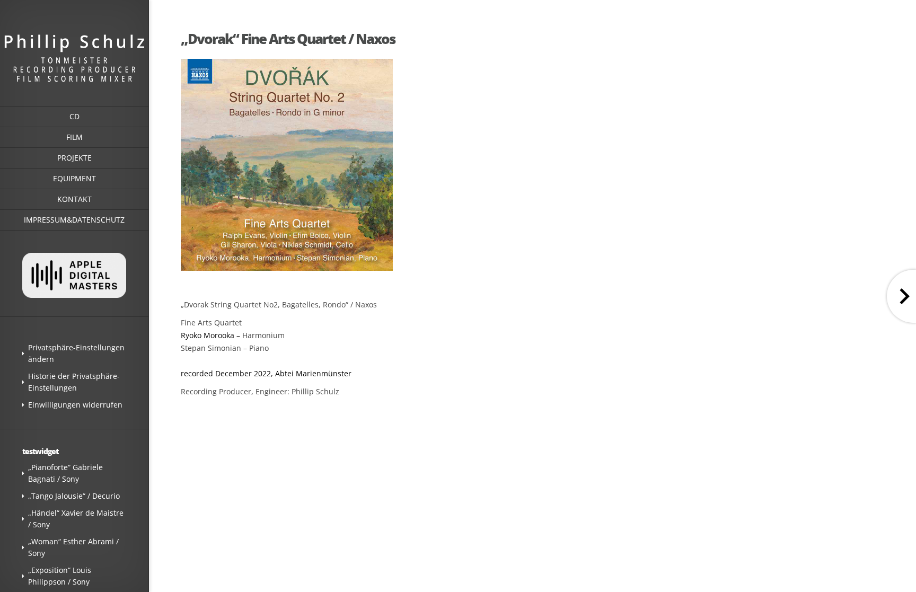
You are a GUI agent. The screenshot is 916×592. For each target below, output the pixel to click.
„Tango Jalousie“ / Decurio (74, 496)
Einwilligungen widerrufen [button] (75, 405)
